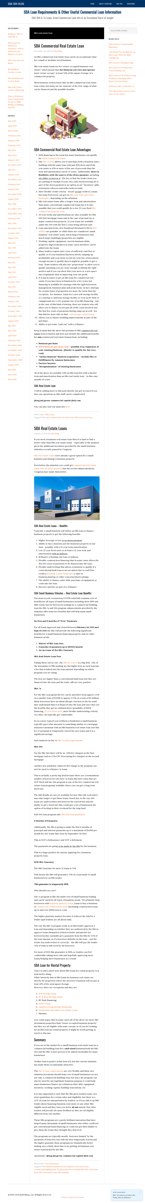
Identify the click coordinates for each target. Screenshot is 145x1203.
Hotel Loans (45, 1003)
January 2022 (13, 174)
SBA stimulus (63, 1172)
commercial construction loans (52, 906)
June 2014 (12, 223)
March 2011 (13, 292)
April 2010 (12, 335)
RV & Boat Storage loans (50, 997)
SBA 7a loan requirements (70, 740)
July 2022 (12, 170)
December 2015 (14, 209)
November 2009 (15, 350)
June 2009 (12, 374)
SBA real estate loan (83, 417)
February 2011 (14, 296)
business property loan (56, 1166)
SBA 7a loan (48, 161)
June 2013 (12, 248)
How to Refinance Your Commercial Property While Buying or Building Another (16, 102)
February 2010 (14, 340)
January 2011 (13, 301)
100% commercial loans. (54, 158)
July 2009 (12, 370)
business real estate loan (77, 1166)
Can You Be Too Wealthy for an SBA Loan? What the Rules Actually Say (122, 55)
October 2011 (13, 282)
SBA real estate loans (44, 455)
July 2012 (11, 262)
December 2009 (15, 345)
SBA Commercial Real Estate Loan (59, 46)
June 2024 (12, 155)
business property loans (61, 903)
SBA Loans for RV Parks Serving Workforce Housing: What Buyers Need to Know (122, 78)
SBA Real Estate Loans (50, 428)
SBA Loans (49, 414)
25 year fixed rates (53, 711)
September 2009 (15, 360)
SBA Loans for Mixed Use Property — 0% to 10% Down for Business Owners (15, 48)
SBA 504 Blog (16, 4)
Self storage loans (47, 993)
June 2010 (12, 331)
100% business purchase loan (54, 346)
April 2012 (12, 277)
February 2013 (14, 257)
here (68, 406)
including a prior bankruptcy (60, 573)
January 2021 (13, 189)
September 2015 (15, 214)
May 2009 (12, 379)
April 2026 (12, 126)
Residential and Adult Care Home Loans (58, 1010)
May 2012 (12, 272)
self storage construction (81, 314)
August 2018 (13, 199)
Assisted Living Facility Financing (55, 1007)
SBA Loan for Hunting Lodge (121, 63)
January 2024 (13, 160)
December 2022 (15, 165)
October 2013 (14, 233)
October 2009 (14, 355)
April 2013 (12, 253)
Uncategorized (52, 1163)
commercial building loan (45, 1169)
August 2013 (13, 238)
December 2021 (14, 179)
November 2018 (15, 194)
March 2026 (13, 131)
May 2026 (12, 121)
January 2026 (13, 140)
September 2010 (15, 316)
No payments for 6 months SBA (70, 1169)
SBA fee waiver (70, 662)
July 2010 (12, 326)
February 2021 (14, 184)
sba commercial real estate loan (60, 417)
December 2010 (15, 306)
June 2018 (12, 204)
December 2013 (14, 228)
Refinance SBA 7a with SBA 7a (121, 86)
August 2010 (13, 321)
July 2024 (12, 150)
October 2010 (14, 311)
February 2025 (14, 145)
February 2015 (14, 218)
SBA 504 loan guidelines (73, 814)
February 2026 (14, 135)
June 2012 (12, 267)
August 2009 (13, 365)
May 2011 (12, 287)
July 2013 (11, 243)
